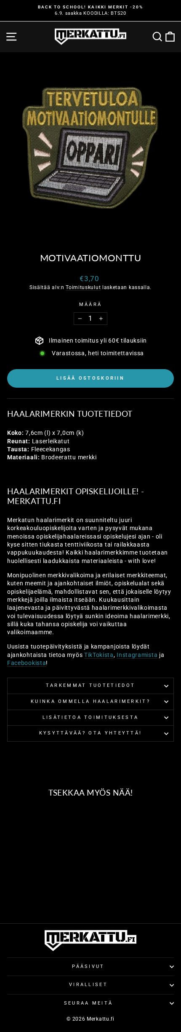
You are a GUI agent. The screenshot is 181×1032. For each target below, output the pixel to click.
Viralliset (88, 984)
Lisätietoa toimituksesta (91, 717)
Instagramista (137, 654)
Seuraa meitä (88, 1003)
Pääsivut (88, 966)
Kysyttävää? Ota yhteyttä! (90, 733)
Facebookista (26, 662)
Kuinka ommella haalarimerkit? (90, 701)
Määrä (90, 304)
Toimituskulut (83, 287)
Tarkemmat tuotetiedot (91, 685)
